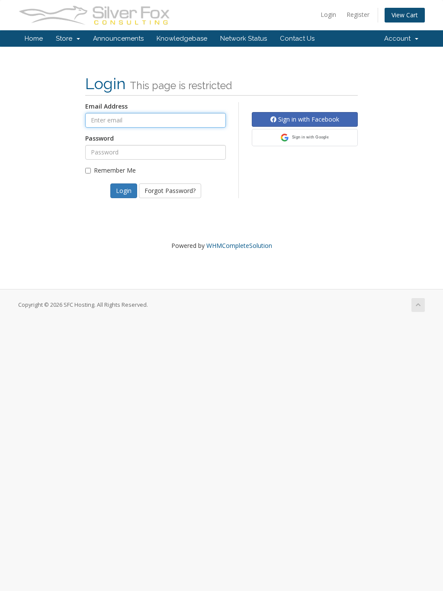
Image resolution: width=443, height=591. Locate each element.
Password (99, 138)
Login (328, 14)
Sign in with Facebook (307, 119)
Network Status (243, 38)
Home (34, 38)
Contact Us (297, 38)
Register (358, 14)
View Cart (405, 15)
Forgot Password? (170, 190)
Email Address (106, 106)
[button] (305, 137)
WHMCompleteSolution (239, 245)
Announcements (118, 38)
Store (66, 38)
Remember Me (115, 170)
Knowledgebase (182, 38)
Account (399, 38)
